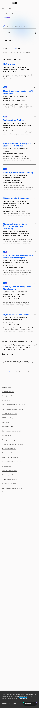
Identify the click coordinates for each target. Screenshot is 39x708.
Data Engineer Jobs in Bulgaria (11, 431)
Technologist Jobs (8, 475)
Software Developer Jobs (10, 479)
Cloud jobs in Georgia (9, 440)
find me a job (7, 354)
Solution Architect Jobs (9, 413)
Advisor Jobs (6, 400)
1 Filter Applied (14, 59)
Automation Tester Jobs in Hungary (13, 409)
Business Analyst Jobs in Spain (11, 462)
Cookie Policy (23, 698)
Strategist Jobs (7, 466)
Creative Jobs (6, 435)
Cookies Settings (9, 703)
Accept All (30, 704)
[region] (19, 699)
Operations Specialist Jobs (10, 457)
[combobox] (3, 33)
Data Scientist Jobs (8, 453)
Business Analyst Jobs (9, 448)
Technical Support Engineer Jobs (12, 444)
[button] (5, 87)
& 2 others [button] (15, 180)
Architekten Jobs (7, 426)
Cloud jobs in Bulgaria (9, 484)
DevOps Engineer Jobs (9, 470)
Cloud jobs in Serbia (8, 396)
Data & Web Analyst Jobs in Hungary (13, 405)
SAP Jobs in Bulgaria (8, 418)
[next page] (32, 371)
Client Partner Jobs (8, 391)
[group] (19, 72)
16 (28, 371)
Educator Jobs (6, 387)
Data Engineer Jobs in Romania (12, 488)
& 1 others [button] (13, 71)
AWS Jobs (5, 422)
